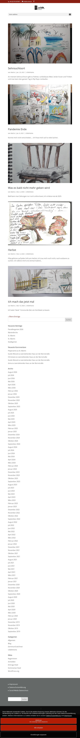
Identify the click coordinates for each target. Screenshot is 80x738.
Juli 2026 (11, 375)
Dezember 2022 (14, 510)
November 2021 (14, 550)
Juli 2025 (11, 413)
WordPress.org (13, 671)
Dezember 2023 (14, 472)
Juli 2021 (11, 563)
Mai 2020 (11, 606)
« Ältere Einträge (14, 316)
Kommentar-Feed (14, 668)
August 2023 (12, 485)
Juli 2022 (11, 525)
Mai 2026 (11, 381)
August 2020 (12, 597)
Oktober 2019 (13, 628)
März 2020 (12, 613)
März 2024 (12, 463)
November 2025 (14, 400)
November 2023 (14, 475)
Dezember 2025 (14, 397)
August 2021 (12, 560)
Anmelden (12, 662)
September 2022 (14, 519)
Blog (9, 643)
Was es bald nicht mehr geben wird (29, 188)
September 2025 (14, 406)
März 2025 (12, 425)
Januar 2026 (12, 394)
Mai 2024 (11, 456)
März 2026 (12, 388)
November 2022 (14, 513)
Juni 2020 (11, 603)
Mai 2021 (11, 569)
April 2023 (11, 497)
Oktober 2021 (13, 553)
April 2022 (11, 535)
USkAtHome (30, 72)
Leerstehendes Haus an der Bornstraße (35, 354)
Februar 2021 (13, 578)
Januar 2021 (12, 581)
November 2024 (14, 438)
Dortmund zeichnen (15, 647)
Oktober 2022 (13, 516)
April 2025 (11, 422)
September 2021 (14, 556)
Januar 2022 (12, 544)
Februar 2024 (13, 466)
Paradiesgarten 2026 (15, 329)
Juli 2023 (11, 488)
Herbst (12, 250)
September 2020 (14, 594)
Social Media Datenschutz (18, 690)
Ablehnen (39, 720)
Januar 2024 (12, 469)
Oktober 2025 (13, 403)
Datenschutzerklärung (17, 687)
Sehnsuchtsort (16, 68)
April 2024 (11, 460)
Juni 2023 (11, 491)
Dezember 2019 (14, 622)
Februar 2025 (13, 428)
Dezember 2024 (14, 435)
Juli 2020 (11, 600)
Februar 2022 (13, 541)
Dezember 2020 (14, 585)
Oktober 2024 (13, 441)
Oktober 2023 (13, 478)
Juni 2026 (11, 378)
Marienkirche (13, 332)
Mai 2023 (11, 494)
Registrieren (12, 659)
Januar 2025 (12, 431)
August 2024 (12, 447)
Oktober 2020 (13, 591)
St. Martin (11, 336)
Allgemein (11, 640)
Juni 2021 (11, 566)
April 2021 (11, 572)
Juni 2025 (11, 416)
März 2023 (12, 500)
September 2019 (14, 631)
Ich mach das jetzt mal (21, 301)
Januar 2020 (12, 619)
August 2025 (12, 410)
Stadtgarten (12, 342)
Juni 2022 (11, 528)
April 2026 (11, 385)
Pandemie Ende (17, 129)
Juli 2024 (11, 450)
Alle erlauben (38, 728)
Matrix (13, 72)
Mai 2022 (11, 531)
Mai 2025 (11, 419)
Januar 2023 (12, 506)
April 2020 (11, 610)
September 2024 (14, 444)
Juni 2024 (11, 453)
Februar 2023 (13, 503)
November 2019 (14, 625)
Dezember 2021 (14, 547)
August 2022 (12, 522)
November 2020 (14, 588)
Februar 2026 (13, 391)
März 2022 (12, 538)
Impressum (13, 684)
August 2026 (12, 372)
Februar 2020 (13, 616)
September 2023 (14, 481)
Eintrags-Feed (13, 665)
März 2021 (12, 575)
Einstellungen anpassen (38, 735)
